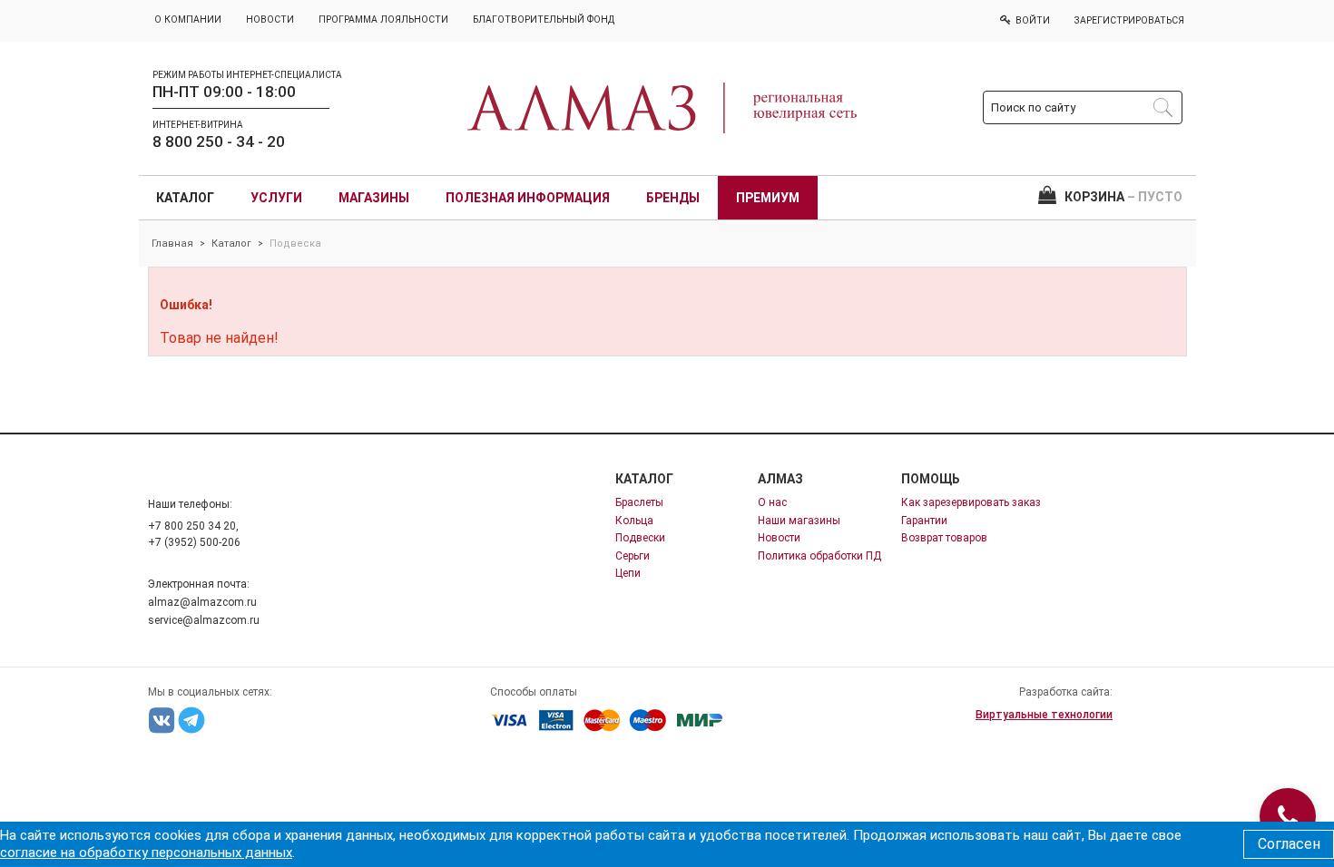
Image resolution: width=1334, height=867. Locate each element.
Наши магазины (799, 520)
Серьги (632, 556)
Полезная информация (528, 197)
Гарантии (924, 520)
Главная (172, 243)
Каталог (185, 197)
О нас (772, 502)
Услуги (276, 197)
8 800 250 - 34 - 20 (218, 141)
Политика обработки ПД (819, 556)
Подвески (640, 537)
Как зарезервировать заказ (971, 502)
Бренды (673, 197)
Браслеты (639, 502)
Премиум (767, 197)
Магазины (373, 197)
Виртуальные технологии (1044, 714)
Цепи (628, 573)
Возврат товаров (944, 537)
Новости (779, 537)
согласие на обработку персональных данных (146, 852)
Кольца (634, 520)
